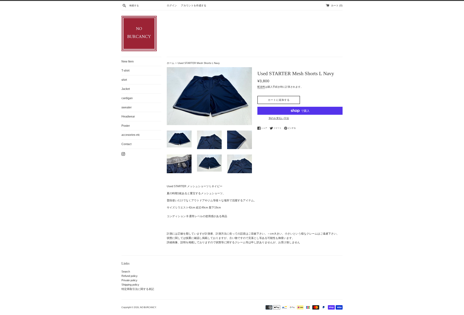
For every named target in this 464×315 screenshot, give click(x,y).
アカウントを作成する (193, 5)
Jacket (125, 88)
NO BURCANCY (148, 307)
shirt (124, 79)
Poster (125, 125)
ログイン (172, 5)
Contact (126, 144)
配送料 (261, 86)
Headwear (128, 116)
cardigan (127, 98)
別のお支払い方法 (279, 118)
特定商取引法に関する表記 (137, 288)
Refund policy (129, 275)
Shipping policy (130, 284)
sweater (126, 107)
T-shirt (125, 70)
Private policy (129, 280)
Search (125, 271)
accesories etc (130, 134)
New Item (127, 61)
